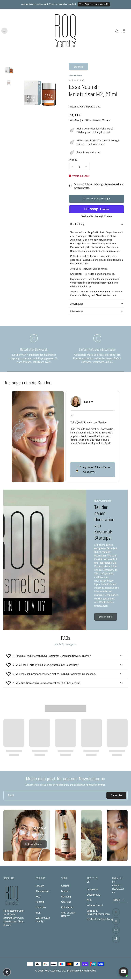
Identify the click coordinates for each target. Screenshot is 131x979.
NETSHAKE (89, 970)
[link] (34, 844)
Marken (65, 891)
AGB (89, 899)
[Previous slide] (6, 431)
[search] (116, 30)
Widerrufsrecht (94, 905)
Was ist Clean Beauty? (43, 919)
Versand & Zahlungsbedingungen (94, 912)
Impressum (92, 889)
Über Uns (41, 907)
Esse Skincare (75, 75)
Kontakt (40, 901)
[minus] (72, 166)
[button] (96, 199)
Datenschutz (93, 894)
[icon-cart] (124, 30)
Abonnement (42, 891)
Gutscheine (67, 907)
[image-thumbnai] (8, 68)
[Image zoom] (39, 86)
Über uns (66, 901)
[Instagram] (116, 921)
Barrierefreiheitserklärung (94, 919)
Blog (38, 912)
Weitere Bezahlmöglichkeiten (97, 216)
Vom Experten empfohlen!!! (94, 4)
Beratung (66, 896)
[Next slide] (125, 431)
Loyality (40, 885)
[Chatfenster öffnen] (123, 972)
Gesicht (65, 885)
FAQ (38, 896)
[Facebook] (116, 912)
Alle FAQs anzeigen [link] (64, 644)
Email (11, 795)
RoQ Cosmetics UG (55, 970)
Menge (73, 159)
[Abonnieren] (123, 900)
